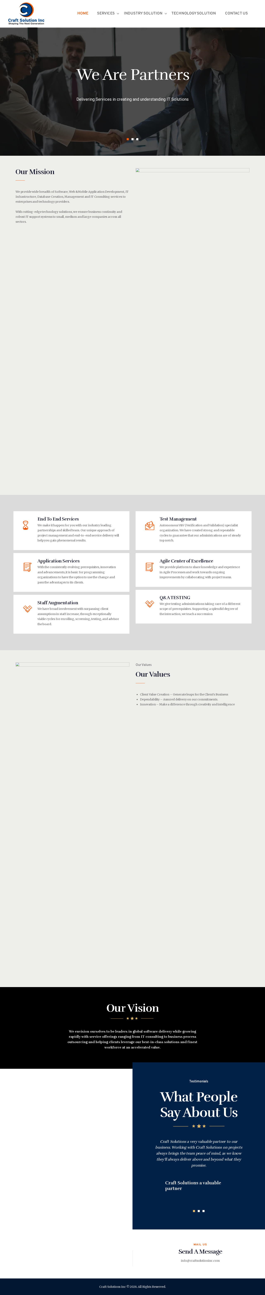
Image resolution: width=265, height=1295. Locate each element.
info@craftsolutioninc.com (200, 1261)
